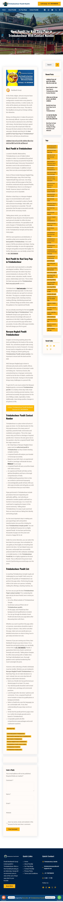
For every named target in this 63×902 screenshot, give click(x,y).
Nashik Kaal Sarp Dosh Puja (51, 224)
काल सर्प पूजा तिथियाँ (51, 279)
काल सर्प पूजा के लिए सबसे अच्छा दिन (51, 276)
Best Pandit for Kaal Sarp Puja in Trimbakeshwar (18, 736)
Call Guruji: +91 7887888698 (49, 3)
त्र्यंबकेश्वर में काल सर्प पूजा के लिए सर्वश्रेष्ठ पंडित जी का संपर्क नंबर (51, 81)
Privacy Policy (28, 871)
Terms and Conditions (31, 873)
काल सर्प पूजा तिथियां (51, 287)
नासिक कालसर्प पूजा (51, 316)
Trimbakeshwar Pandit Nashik (39, 898)
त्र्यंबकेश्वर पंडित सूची (51, 294)
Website (8, 813)
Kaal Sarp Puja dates (50, 208)
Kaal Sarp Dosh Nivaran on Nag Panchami (51, 178)
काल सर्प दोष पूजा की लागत (51, 264)
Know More (9, 886)
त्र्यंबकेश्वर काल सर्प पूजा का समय (52, 290)
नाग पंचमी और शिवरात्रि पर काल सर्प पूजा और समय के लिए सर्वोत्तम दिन (51, 117)
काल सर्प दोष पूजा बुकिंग (51, 272)
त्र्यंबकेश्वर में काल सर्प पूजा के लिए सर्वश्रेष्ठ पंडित (51, 298)
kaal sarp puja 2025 (50, 199)
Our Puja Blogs (28, 866)
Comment (9, 780)
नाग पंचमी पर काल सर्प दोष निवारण (51, 308)
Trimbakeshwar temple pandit (14, 749)
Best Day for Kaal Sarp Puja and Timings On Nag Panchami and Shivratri (51, 126)
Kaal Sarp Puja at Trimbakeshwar (51, 204)
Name (8, 794)
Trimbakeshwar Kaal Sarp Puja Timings (51, 234)
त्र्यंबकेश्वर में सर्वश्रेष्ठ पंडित (51, 304)
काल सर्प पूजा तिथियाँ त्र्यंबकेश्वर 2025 (51, 283)
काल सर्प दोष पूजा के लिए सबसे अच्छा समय (52, 269)
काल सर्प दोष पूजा (50, 260)
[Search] (57, 65)
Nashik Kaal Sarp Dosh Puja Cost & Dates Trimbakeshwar (51, 108)
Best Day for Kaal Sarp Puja (51, 151)
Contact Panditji (29, 869)
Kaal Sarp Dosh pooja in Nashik (51, 190)
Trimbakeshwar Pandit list (13, 747)
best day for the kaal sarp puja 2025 (51, 156)
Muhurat (10, 464)
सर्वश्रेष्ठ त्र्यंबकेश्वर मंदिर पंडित (51, 329)
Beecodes (25, 898)
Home (26, 861)
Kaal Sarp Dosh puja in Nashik (51, 195)
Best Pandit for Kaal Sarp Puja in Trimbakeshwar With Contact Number (52, 90)
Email (8, 803)
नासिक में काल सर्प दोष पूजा (51, 320)
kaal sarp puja (21, 288)
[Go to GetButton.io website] (59, 900)
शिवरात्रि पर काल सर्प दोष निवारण (51, 325)
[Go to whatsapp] (59, 897)
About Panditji (28, 864)
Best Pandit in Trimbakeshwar (14, 739)
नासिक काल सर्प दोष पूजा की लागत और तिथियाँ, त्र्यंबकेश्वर (51, 99)
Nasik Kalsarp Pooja (50, 229)
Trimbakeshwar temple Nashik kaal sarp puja (51, 251)
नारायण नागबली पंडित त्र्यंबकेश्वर (51, 313)
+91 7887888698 (13, 253)
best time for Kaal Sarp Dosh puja (51, 173)
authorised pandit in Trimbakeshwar (15, 733)
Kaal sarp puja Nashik (50, 213)
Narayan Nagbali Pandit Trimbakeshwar (16, 741)
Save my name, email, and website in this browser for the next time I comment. (20, 823)
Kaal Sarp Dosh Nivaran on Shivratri (51, 185)
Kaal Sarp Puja (10, 728)
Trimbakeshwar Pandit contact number (16, 744)
